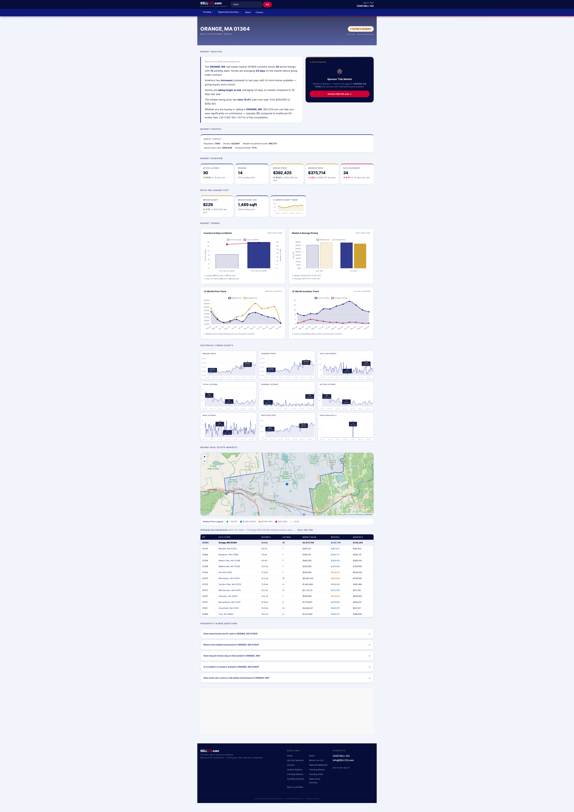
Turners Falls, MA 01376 (230, 584)
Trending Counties (295, 779)
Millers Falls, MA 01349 (229, 560)
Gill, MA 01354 (225, 572)
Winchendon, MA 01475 (230, 590)
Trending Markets (295, 774)
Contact (259, 12)
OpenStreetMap (356, 514)
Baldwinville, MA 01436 (229, 566)
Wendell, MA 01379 (227, 548)
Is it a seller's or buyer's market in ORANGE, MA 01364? (231, 666)
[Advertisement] (287, 711)
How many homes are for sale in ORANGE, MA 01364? (230, 633)
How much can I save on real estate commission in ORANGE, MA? (236, 678)
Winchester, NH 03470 (229, 578)
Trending (207, 12)
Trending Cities (316, 774)
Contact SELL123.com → (340, 94)
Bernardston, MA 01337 (230, 602)
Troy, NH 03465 (226, 614)
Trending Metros (317, 769)
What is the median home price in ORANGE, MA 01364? (231, 644)
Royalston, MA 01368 (228, 554)
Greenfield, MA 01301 (229, 608)
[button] (204, 457)
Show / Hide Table (305, 530)
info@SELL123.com (343, 760)
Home (290, 755)
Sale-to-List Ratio (295, 787)
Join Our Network (295, 760)
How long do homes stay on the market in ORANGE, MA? (231, 655)
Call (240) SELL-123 (230, 117)
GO (267, 4)
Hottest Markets (294, 769)
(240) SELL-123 (365, 5)
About (248, 12)
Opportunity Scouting (228, 12)
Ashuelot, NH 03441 (228, 596)
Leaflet (344, 514)
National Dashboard (318, 765)
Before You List (316, 760)
